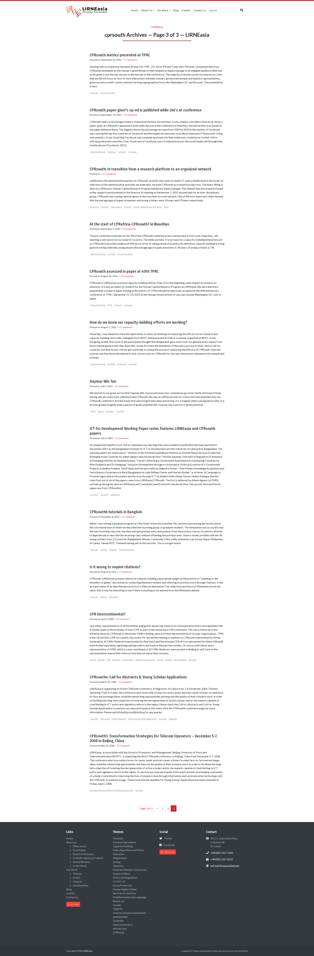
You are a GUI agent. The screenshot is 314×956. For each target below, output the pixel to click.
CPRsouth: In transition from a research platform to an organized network (150, 169)
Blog (176, 10)
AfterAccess (120, 928)
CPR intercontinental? (107, 614)
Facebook (132, 152)
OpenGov (118, 865)
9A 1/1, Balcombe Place (223, 842)
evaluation (121, 364)
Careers (186, 10)
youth (166, 207)
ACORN (101, 660)
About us (146, 10)
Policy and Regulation (125, 877)
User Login (73, 904)
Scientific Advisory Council (88, 857)
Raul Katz (116, 660)
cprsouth (94, 93)
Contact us (199, 10)
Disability (118, 920)
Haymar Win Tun (103, 381)
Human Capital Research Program (147, 207)
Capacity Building (97, 254)
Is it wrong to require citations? (115, 567)
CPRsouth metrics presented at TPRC (120, 55)
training (103, 550)
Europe (160, 660)
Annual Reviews (81, 861)
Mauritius (94, 207)
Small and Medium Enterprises (130, 869)
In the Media (80, 865)
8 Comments (122, 386)
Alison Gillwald (180, 660)
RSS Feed (169, 852)
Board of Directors (83, 854)
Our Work (162, 10)
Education (118, 854)
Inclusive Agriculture (124, 842)
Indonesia (112, 152)
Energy (117, 861)
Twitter (168, 838)
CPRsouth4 (105, 719)
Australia (132, 364)
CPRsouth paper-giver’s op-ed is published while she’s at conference (145, 110)
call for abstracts (119, 719)
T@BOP (117, 908)
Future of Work (121, 873)
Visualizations (80, 885)
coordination (127, 660)
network (127, 207)
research (94, 495)
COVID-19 (119, 881)
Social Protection (122, 885)
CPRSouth (118, 932)
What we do (79, 846)
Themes (77, 873)
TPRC (109, 305)
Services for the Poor (124, 893)
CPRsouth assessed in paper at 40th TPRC (124, 271)
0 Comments (130, 59)
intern (93, 411)
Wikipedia (113, 597)
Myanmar (110, 411)
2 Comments (122, 438)
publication (115, 495)
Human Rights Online (125, 889)
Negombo (173, 719)
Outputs (77, 881)
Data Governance (122, 924)
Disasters (118, 838)
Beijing (169, 660)
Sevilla (93, 660)
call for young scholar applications (142, 719)
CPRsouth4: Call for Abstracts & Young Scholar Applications (138, 677)
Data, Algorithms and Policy (128, 850)
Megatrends (120, 857)
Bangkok (113, 550)
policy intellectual (97, 152)
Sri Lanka (163, 719)
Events (76, 877)
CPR (108, 660)
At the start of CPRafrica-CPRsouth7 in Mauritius (129, 224)
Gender (117, 904)
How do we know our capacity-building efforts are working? (138, 322)
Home (134, 10)
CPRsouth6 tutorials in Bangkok (116, 512)
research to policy (107, 93)
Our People (79, 850)
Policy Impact (116, 207)
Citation (103, 597)
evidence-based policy (145, 660)
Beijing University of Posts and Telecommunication (111, 791)
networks (128, 305)
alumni (101, 411)
